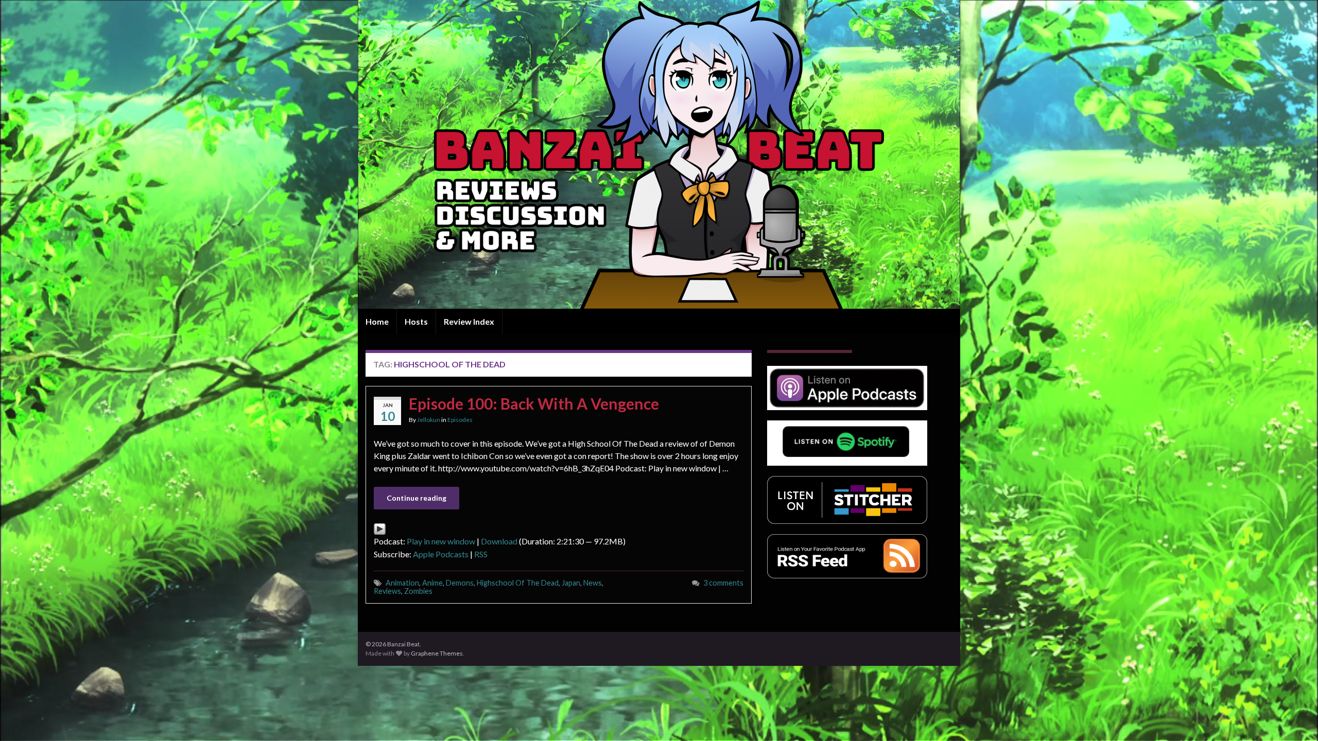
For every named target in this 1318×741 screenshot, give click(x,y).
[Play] (380, 528)
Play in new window (441, 541)
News (592, 582)
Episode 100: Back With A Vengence (534, 403)
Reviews (387, 591)
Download (499, 541)
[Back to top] (1295, 718)
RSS (481, 554)
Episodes (460, 420)
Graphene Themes (437, 653)
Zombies (418, 591)
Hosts (416, 321)
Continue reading (416, 497)
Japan (571, 582)
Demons (460, 582)
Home (377, 321)
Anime (432, 582)
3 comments (723, 582)
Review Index (469, 321)
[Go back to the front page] (659, 154)
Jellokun (428, 420)
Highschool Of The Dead (518, 582)
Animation (402, 582)
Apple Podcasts (441, 554)
